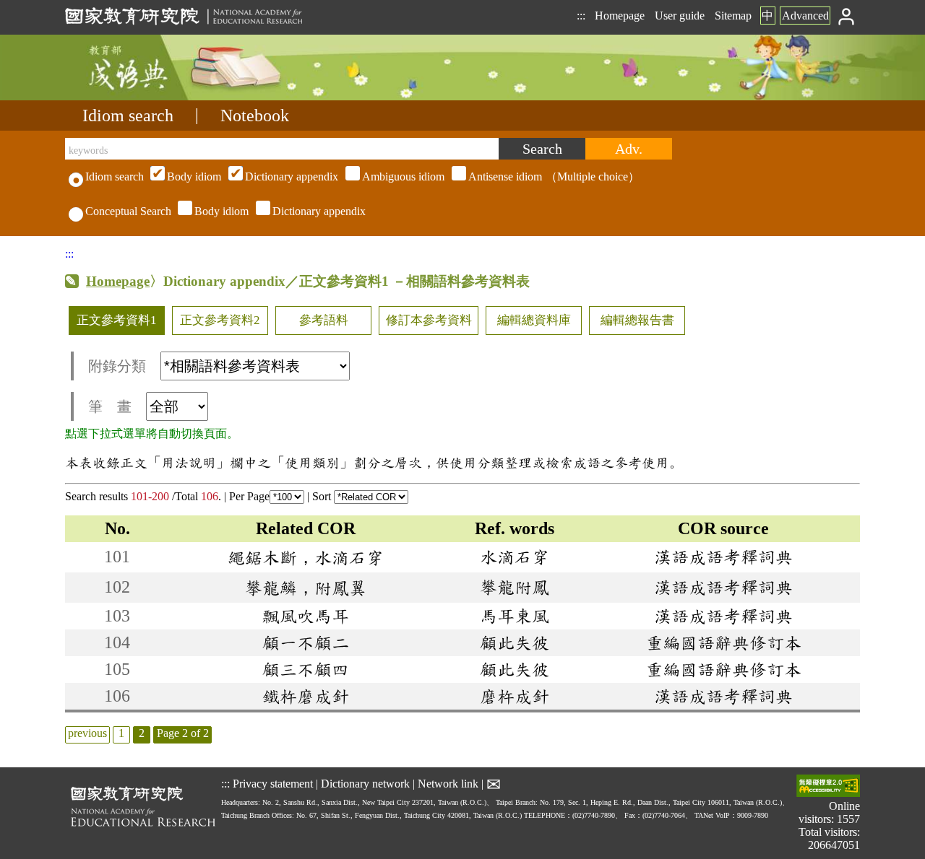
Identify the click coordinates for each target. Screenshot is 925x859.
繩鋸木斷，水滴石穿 (306, 557)
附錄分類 (117, 366)
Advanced (805, 15)
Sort (323, 496)
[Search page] (137, 96)
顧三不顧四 (305, 669)
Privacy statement (273, 783)
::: (581, 15)
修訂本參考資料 (429, 320)
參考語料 (323, 320)
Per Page (249, 496)
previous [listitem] (87, 733)
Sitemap (733, 15)
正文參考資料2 (220, 320)
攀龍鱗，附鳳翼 (305, 587)
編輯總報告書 (637, 320)
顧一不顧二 (305, 642)
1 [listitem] (121, 733)
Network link (448, 783)
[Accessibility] (828, 787)
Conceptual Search (128, 211)
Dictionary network (365, 783)
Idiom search (127, 115)
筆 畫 (110, 406)
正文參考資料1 (117, 320)
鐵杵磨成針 (305, 695)
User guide (680, 15)
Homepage (620, 15)
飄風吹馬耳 (305, 615)
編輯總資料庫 (534, 320)
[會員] (846, 15)
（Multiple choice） (403, 176)
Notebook (254, 115)
